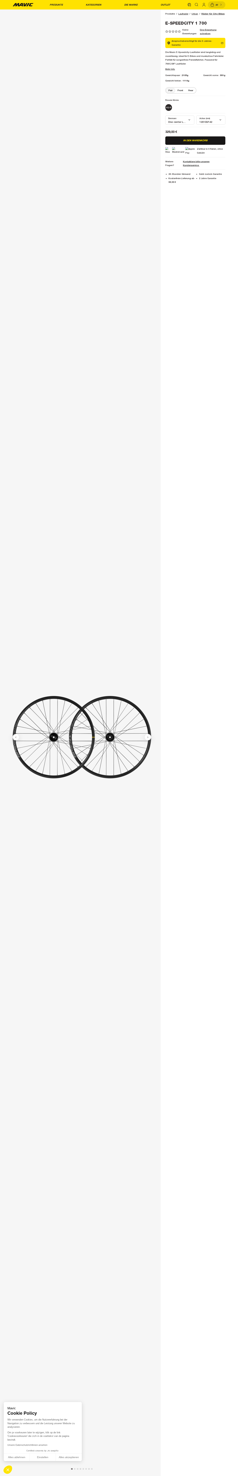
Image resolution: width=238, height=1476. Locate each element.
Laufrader (183, 13)
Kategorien (93, 4)
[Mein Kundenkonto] (204, 4)
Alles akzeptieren (69, 1457)
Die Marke (131, 4)
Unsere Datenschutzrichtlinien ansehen (27, 1445)
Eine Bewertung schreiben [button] (208, 32)
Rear (190, 90)
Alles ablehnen (16, 1457)
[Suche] (196, 4)
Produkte (56, 4)
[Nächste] (148, 737)
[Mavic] (23, 5)
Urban (195, 13)
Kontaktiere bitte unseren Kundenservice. (196, 163)
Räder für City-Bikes (213, 13)
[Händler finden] (189, 4)
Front (180, 90)
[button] (7, 1469)
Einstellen (42, 1457)
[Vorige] (16, 737)
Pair (170, 90)
